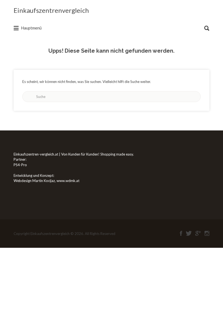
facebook (181, 233)
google (198, 233)
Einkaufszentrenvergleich (51, 10)
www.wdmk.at (68, 180)
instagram (207, 233)
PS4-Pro (20, 165)
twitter (189, 233)
